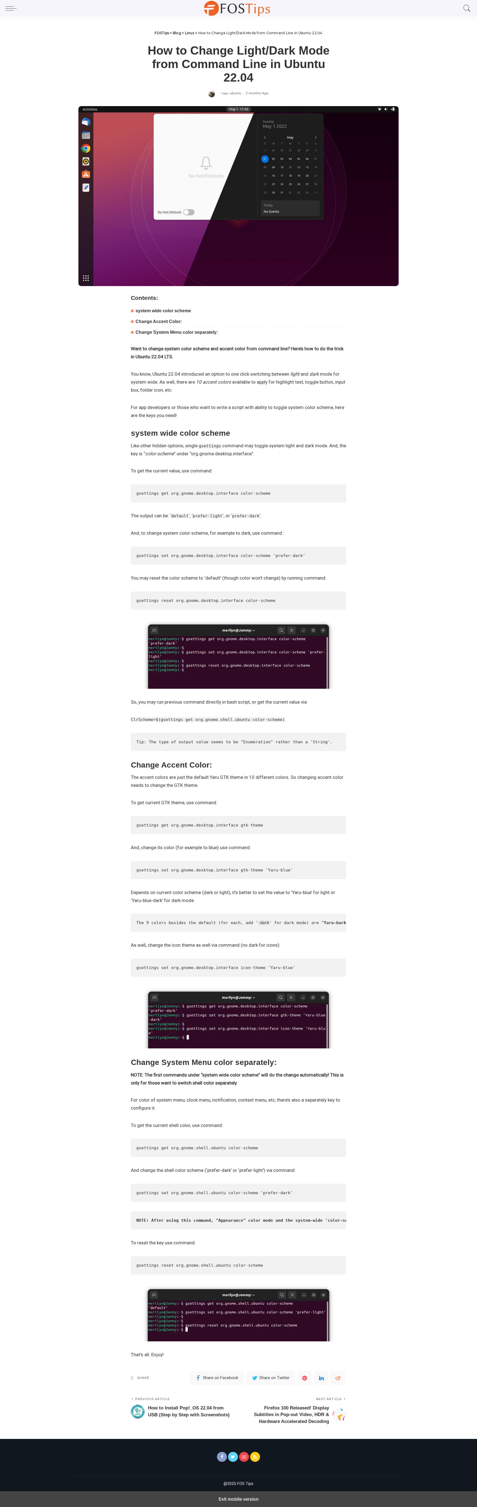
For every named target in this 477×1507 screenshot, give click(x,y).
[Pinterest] (305, 1378)
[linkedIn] (321, 1378)
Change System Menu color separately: (177, 332)
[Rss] (255, 1457)
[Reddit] (338, 1378)
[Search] (465, 8)
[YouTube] (244, 1457)
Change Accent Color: (159, 321)
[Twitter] (233, 1457)
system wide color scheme (163, 310)
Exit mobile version (239, 1499)
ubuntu (235, 93)
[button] (12, 8)
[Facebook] (222, 1457)
